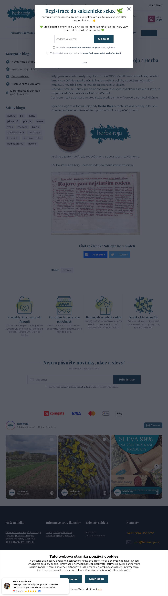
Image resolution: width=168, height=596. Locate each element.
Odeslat (103, 38)
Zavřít (84, 62)
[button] (69, 578)
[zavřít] (129, 9)
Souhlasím (96, 578)
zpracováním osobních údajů (83, 47)
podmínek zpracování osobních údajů (102, 53)
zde (100, 589)
